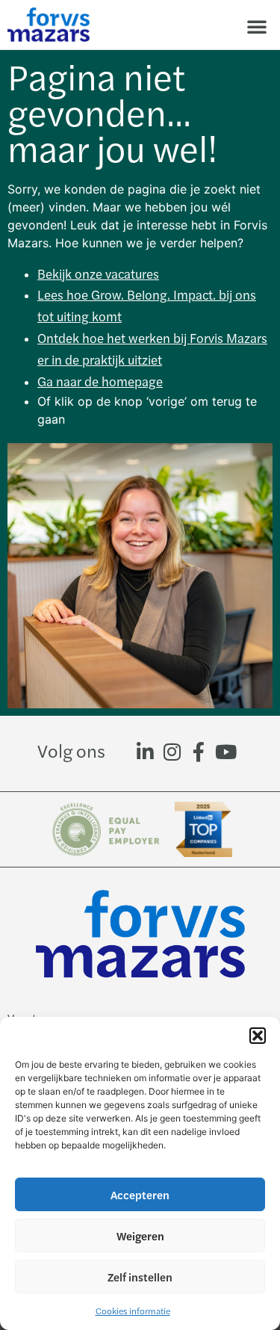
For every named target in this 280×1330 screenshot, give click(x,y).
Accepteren (140, 1194)
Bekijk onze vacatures (98, 273)
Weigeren (140, 1235)
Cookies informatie (133, 1310)
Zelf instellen (140, 1276)
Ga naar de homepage (100, 381)
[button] (257, 1035)
